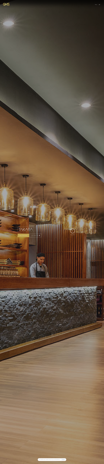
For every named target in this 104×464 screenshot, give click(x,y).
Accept (63, 459)
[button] (98, 4)
